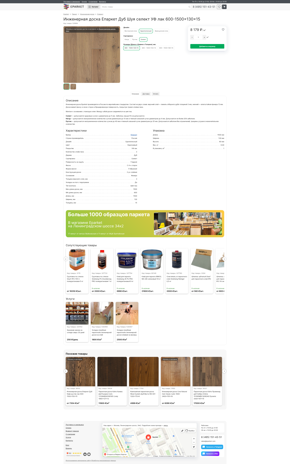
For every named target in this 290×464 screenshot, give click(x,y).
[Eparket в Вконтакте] (85, 454)
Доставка (146, 94)
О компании (93, 1)
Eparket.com (73, 7)
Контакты (102, 1)
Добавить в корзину (207, 46)
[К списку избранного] (219, 7)
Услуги (68, 437)
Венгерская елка (131, 31)
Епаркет (134, 135)
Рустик (134, 39)
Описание (135, 94)
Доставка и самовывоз (71, 1)
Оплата (84, 1)
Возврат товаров (72, 431)
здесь (166, 425)
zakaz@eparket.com (208, 441)
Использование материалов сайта (78, 460)
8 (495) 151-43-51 (204, 7)
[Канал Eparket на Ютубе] (89, 454)
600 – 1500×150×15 (149, 48)
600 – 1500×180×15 (166, 48)
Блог (67, 445)
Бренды (69, 448)
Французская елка (161, 31)
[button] (66, 259)
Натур (127, 39)
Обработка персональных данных (103, 460)
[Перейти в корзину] (224, 7)
